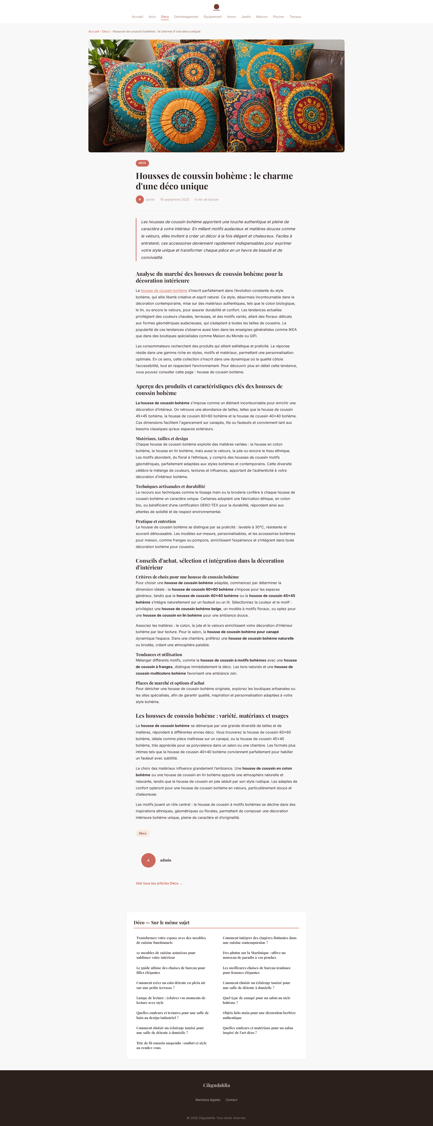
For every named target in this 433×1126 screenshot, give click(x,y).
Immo (231, 17)
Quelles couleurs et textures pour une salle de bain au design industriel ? (172, 1015)
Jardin (246, 17)
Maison (261, 17)
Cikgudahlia (216, 1085)
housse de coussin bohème (164, 290)
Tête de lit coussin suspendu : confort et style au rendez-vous (171, 1045)
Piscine (278, 17)
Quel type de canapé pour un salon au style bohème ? (256, 1000)
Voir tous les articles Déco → (159, 883)
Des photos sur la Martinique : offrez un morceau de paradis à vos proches (254, 955)
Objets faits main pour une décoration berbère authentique (259, 1015)
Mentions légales (208, 1100)
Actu (152, 17)
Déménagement (186, 17)
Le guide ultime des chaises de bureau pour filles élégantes (170, 970)
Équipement (213, 17)
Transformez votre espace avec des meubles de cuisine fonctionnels (171, 940)
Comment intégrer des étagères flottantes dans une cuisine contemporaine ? (260, 940)
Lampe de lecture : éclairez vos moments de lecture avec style (170, 1000)
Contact (231, 1100)
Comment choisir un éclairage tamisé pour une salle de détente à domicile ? (170, 1030)
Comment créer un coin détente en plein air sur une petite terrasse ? (170, 985)
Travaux (295, 17)
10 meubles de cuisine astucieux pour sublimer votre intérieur (166, 955)
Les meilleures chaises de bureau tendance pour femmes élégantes (257, 970)
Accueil (137, 17)
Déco (165, 17)
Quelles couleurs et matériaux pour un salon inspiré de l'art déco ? (258, 1030)
